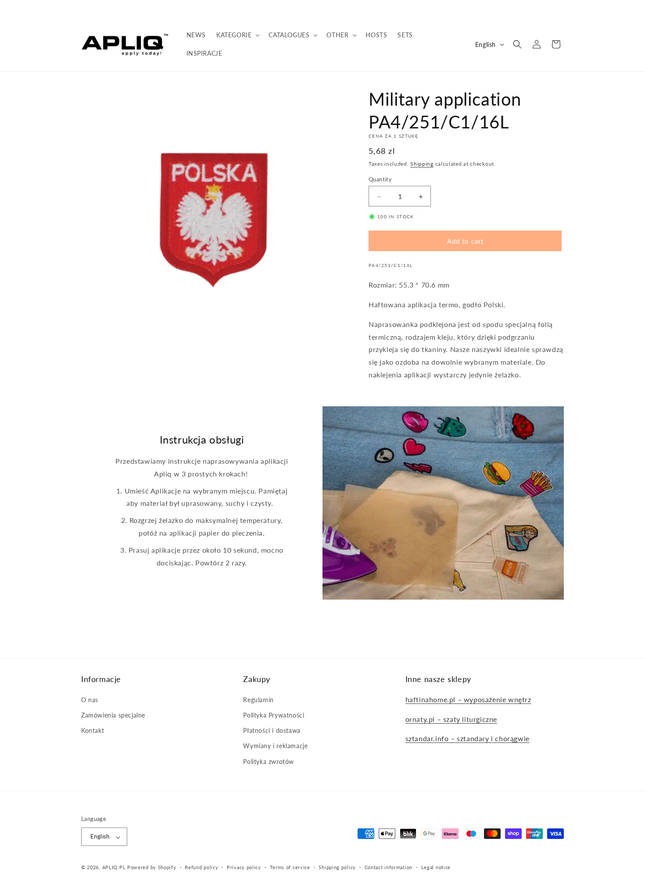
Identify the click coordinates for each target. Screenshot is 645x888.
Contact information (388, 867)
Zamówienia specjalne (113, 714)
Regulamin (258, 699)
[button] (237, 35)
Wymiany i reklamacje (275, 745)
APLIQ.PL (114, 867)
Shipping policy (337, 867)
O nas (89, 699)
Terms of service (290, 867)
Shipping (422, 163)
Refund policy (201, 867)
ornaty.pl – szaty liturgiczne (451, 718)
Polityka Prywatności (273, 714)
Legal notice (436, 867)
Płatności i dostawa (271, 730)
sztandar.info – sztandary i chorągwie (467, 738)
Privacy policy (244, 867)
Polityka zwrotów (268, 761)
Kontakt (92, 730)
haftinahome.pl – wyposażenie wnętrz (468, 699)
